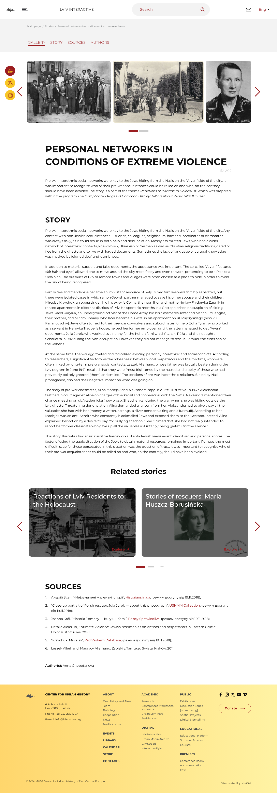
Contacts (111, 761)
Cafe (183, 770)
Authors (100, 42)
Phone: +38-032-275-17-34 (61, 713)
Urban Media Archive (155, 739)
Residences (149, 718)
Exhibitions (187, 701)
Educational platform (194, 735)
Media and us (112, 724)
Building (109, 710)
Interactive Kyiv (152, 748)
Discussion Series (191, 705)
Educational (191, 729)
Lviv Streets (149, 743)
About (108, 694)
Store (108, 754)
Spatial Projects (190, 714)
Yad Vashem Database (103, 640)
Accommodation (191, 765)
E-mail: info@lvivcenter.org (63, 719)
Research (148, 701)
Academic (150, 694)
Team (106, 705)
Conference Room (192, 760)
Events (109, 733)
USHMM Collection (184, 605)
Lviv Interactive (77, 9)
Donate (231, 708)
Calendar (111, 747)
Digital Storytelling (192, 719)
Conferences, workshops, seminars (158, 707)
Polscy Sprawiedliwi (144, 619)
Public (185, 694)
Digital (148, 727)
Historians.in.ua (138, 597)
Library (109, 740)
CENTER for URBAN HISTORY (67, 694)
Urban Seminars (152, 713)
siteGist (246, 783)
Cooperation (111, 714)
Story (56, 42)
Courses (185, 744)
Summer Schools (191, 740)
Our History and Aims (117, 701)
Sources (77, 42)
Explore (118, 549)
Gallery (36, 42)
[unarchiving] (189, 710)
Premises (187, 754)
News (106, 719)
